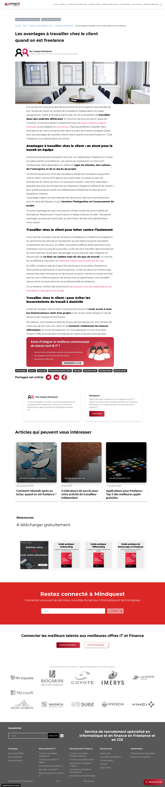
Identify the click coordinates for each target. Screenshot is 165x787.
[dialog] (11, 785)
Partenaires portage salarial (143, 753)
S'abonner (53, 736)
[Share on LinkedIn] (56, 377)
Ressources (105, 753)
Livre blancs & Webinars (110, 757)
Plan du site (89, 781)
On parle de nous (136, 4)
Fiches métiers (106, 760)
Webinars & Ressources (151, 4)
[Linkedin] (62, 735)
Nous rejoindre (15, 757)
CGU (58, 781)
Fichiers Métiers (125, 4)
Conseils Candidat (94, 4)
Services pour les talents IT (51, 766)
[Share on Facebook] (64, 377)
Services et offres (16, 753)
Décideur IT (63, 4)
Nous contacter (15, 760)
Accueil (56, 4)
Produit (103, 764)
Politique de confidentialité (20, 781)
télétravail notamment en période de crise (81, 260)
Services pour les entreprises (82, 776)
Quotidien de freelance (64, 26)
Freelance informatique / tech (77, 4)
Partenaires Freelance (141, 757)
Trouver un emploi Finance (81, 760)
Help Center (105, 768)
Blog (25, 26)
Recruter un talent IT (48, 769)
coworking (62, 126)
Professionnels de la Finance (110, 4)
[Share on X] (48, 377)
